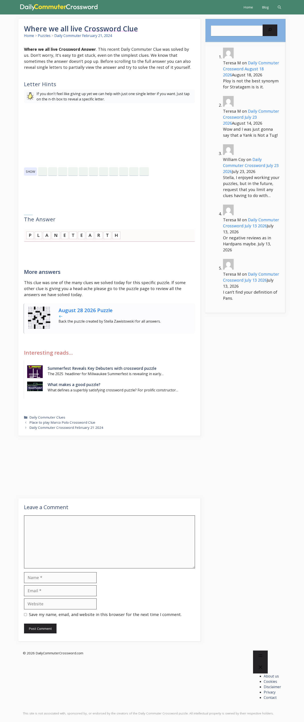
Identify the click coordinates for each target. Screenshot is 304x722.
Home (248, 7)
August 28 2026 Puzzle (86, 310)
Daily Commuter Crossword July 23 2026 (251, 117)
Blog (265, 7)
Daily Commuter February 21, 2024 (83, 35)
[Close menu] (260, 668)
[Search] (270, 30)
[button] (279, 7)
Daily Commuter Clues (47, 417)
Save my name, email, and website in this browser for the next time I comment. (105, 614)
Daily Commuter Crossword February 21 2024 (66, 427)
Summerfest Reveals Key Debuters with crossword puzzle (102, 368)
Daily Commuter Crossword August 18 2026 (251, 68)
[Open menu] (260, 656)
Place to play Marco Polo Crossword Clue (62, 422)
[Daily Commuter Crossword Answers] (58, 7)
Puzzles (44, 35)
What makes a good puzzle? (74, 384)
